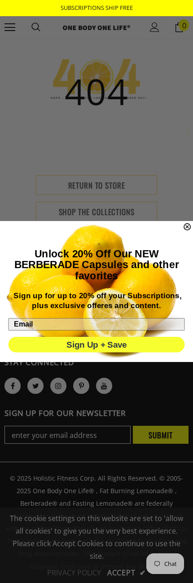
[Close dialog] (187, 227)
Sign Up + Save (96, 345)
